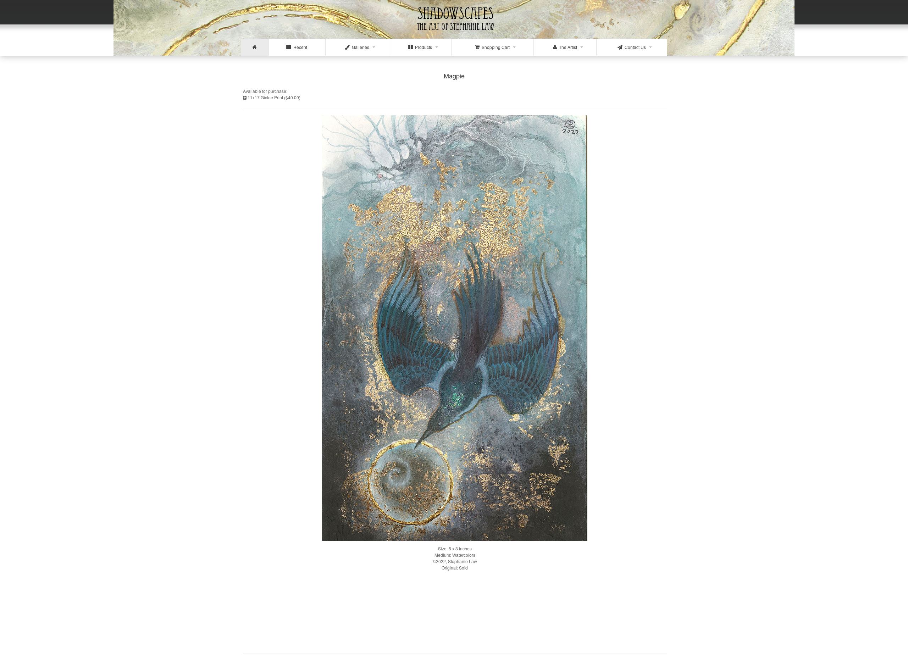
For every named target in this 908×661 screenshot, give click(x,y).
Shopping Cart (495, 47)
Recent (299, 47)
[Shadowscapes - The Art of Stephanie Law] (454, 33)
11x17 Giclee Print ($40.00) (273, 97)
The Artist (567, 47)
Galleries (359, 47)
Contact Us (634, 47)
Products (422, 47)
